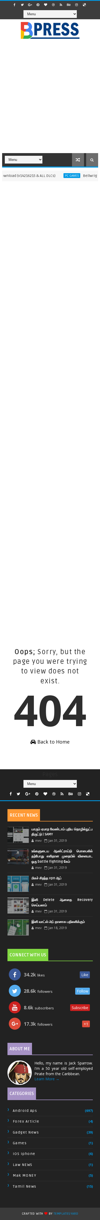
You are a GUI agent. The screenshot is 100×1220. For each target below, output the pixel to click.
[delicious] (84, 4)
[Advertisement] (50, 99)
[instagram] (76, 4)
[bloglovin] (45, 4)
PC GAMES (67, 175)
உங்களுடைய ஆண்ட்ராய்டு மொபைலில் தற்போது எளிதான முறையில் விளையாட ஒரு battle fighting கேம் (62, 856)
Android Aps (25, 1110)
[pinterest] (38, 4)
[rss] (61, 4)
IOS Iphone (24, 1153)
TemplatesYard (66, 1214)
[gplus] (30, 4)
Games (20, 1143)
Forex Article (26, 1121)
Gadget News (26, 1132)
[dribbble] (53, 4)
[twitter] (22, 4)
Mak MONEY (25, 1175)
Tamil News (25, 1186)
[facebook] (14, 4)
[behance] (68, 4)
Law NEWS (23, 1164)
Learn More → (46, 1078)
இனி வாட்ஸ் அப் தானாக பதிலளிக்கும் (58, 922)
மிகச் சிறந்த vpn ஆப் (46, 878)
